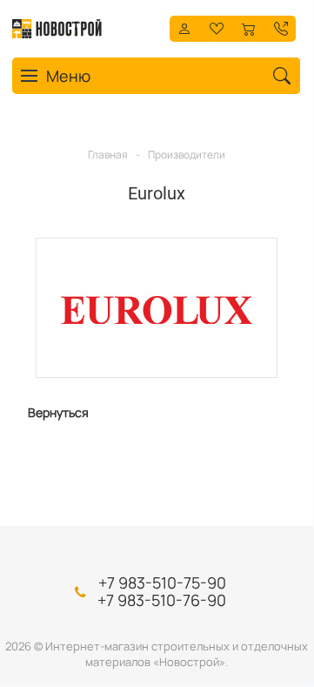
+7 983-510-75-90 (162, 582)
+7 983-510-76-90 (161, 600)
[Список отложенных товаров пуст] (217, 27)
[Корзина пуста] (249, 27)
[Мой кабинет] (184, 27)
